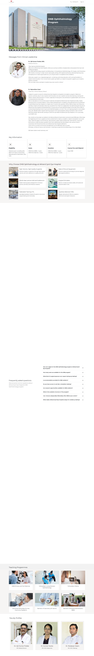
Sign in (82, 2)
